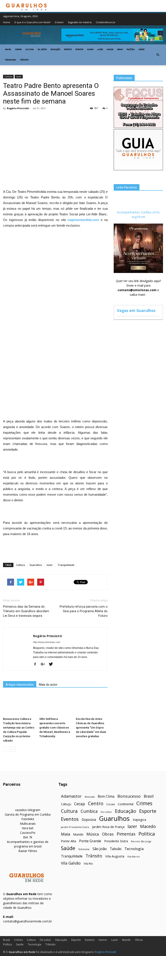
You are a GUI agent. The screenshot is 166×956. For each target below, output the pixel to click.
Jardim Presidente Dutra (75, 827)
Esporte (68, 49)
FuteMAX (27, 819)
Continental (125, 804)
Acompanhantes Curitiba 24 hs (138, 212)
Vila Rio (88, 863)
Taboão (115, 849)
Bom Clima (106, 796)
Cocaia (110, 804)
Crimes (18, 49)
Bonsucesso (129, 796)
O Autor (59, 22)
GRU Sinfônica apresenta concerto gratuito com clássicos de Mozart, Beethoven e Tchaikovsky (54, 727)
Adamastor (71, 796)
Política (131, 49)
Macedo (148, 826)
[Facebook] (36, 664)
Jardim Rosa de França (108, 827)
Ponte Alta (68, 841)
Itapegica (139, 820)
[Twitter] (52, 664)
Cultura (30, 49)
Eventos (79, 49)
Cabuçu (66, 804)
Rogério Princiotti (18, 108)
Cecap (79, 804)
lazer (50, 564)
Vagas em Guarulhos (136, 310)
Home (6, 22)
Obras (120, 49)
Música (92, 834)
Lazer (100, 49)
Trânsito (24, 60)
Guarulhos (36, 564)
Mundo (110, 49)
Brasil (8, 49)
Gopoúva (89, 819)
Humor (90, 49)
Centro (95, 803)
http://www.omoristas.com (46, 642)
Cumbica (89, 811)
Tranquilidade (65, 564)
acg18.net (138, 217)
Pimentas (126, 834)
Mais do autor (48, 684)
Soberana (83, 849)
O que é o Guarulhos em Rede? (32, 22)
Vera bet (28, 828)
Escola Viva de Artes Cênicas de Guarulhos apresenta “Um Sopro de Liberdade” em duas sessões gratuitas (91, 727)
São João (100, 848)
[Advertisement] (55, 145)
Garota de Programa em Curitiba (28, 814)
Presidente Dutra (116, 841)
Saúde (141, 49)
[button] (158, 55)
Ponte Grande (90, 841)
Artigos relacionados (20, 684)
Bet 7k (27, 837)
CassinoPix (27, 833)
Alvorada (90, 796)
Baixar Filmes (27, 851)
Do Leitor (42, 49)
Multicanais (28, 823)
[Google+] (44, 664)
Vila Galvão (71, 863)
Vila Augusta (114, 856)
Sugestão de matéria (80, 22)
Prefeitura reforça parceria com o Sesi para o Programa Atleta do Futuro (84, 611)
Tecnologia (10, 60)
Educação (55, 49)
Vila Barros (133, 856)
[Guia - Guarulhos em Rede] (138, 169)
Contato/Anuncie (105, 22)
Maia (65, 834)
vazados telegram (27, 810)
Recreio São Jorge (141, 841)
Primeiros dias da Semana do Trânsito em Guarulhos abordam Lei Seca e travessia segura (26, 611)
